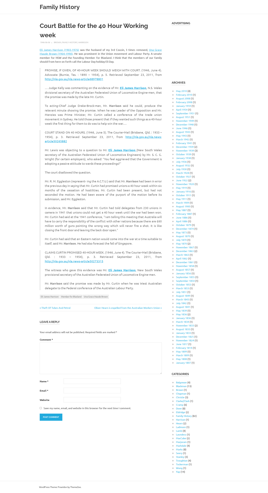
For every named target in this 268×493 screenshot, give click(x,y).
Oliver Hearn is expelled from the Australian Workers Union (127, 307)
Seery (179, 453)
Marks (179, 449)
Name (44, 381)
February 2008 (184, 102)
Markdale (181, 445)
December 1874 (185, 228)
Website (44, 400)
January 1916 (183, 191)
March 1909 (182, 202)
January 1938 (183, 157)
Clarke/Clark (183, 400)
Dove (179, 408)
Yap (178, 471)
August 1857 (183, 269)
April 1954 (182, 109)
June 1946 (182, 128)
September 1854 (185, 280)
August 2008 (183, 98)
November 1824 (185, 340)
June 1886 (182, 217)
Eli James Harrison (50, 296)
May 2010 (181, 90)
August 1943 (183, 131)
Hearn (179, 423)
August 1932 (183, 165)
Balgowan (181, 382)
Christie (180, 397)
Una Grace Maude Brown (96, 296)
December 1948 (185, 124)
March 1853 (182, 288)
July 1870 (181, 239)
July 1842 (181, 303)
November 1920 (185, 183)
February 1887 (184, 213)
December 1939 (185, 146)
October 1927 (183, 176)
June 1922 (182, 180)
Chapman (181, 393)
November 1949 (185, 120)
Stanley (180, 456)
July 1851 (181, 291)
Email (44, 390)
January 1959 (183, 105)
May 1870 (181, 243)
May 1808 (181, 358)
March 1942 (182, 139)
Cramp (179, 404)
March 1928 (182, 172)
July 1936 (181, 161)
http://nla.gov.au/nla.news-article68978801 (74, 79)
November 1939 (185, 150)
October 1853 (183, 284)
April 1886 (182, 221)
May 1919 (181, 187)
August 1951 (183, 116)
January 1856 (183, 273)
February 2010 (184, 94)
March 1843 (182, 299)
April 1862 (182, 258)
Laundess (181, 434)
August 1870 (183, 236)
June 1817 (182, 344)
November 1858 (185, 265)
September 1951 (185, 113)
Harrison (83, 42)
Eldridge (180, 412)
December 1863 (185, 250)
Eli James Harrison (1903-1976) (59, 49)
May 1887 (181, 210)
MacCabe (181, 438)
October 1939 (183, 154)
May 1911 (181, 198)
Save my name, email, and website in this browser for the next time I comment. (87, 408)
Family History (60, 6)
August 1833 (183, 329)
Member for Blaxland (71, 296)
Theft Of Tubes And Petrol (55, 307)
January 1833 (183, 332)
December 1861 (185, 262)
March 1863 (182, 254)
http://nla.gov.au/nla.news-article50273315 (74, 261)
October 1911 (183, 195)
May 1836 (181, 314)
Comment (46, 339)
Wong (179, 467)
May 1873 (181, 232)
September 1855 (185, 277)
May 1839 (181, 310)
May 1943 (181, 135)
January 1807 (183, 362)
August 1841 (183, 306)
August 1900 (183, 206)
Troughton (182, 460)
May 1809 (181, 351)
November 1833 (185, 325)
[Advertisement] (200, 51)
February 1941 (184, 143)
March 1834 (182, 321)
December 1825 (185, 336)
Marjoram (181, 441)
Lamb (179, 430)
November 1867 (185, 247)
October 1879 (183, 224)
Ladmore (181, 426)
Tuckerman (182, 464)
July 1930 (181, 169)
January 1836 (183, 317)
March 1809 (182, 355)
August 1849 (183, 295)
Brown (57, 42)
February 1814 (184, 347)
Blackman (181, 386)
